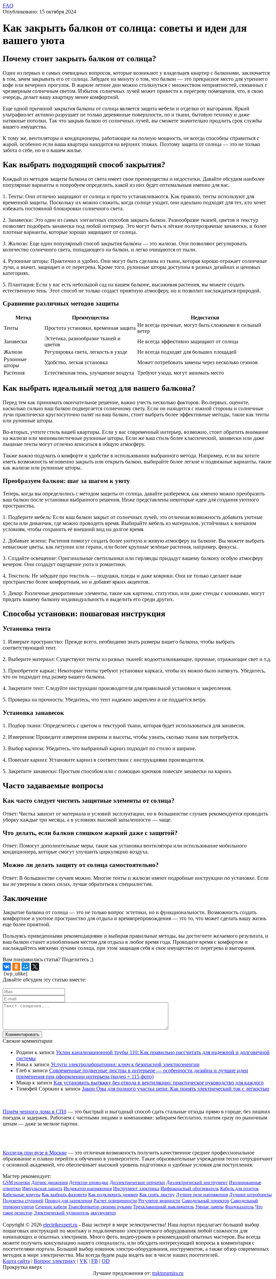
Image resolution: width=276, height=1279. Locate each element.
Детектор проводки (88, 1182)
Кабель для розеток (239, 1188)
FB (94, 1261)
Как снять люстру (157, 1194)
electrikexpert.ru (60, 1225)
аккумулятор (103, 1212)
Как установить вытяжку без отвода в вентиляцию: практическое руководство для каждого (159, 1082)
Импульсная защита (42, 1188)
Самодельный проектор (205, 1200)
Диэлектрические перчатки (137, 1182)
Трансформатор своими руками (100, 1206)
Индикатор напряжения (88, 1188)
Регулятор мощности (159, 1200)
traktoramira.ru (167, 1273)
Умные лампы (209, 1206)
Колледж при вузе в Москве (35, 1152)
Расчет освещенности (115, 1200)
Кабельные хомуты (21, 1194)
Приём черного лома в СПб (34, 1111)
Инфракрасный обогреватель (190, 1188)
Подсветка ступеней (23, 1200)
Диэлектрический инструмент (197, 1182)
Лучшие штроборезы (250, 1194)
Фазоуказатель (239, 1206)
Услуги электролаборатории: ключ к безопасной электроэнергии (125, 1064)
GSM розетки (16, 1182)
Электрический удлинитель (61, 1212)
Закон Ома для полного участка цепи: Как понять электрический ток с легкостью (175, 1089)
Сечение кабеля (51, 1206)
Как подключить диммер (113, 1194)
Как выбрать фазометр (64, 1194)
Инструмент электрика (136, 1188)
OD (106, 1261)
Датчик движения (49, 1182)
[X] (35, 967)
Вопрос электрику (55, 1261)
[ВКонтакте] (7, 967)
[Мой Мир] (26, 967)
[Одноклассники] (16, 967)
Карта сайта (16, 1261)
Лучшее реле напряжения (202, 1194)
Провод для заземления (68, 1200)
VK (83, 1261)
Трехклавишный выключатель (163, 1206)
